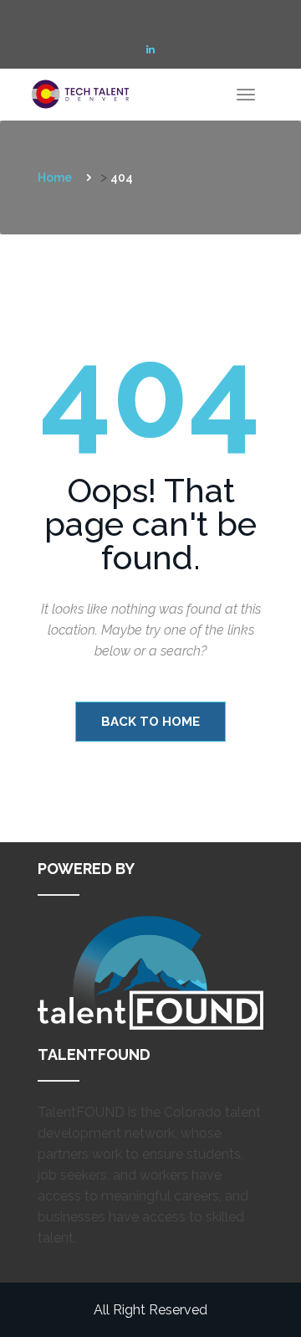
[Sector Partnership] (83, 90)
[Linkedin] (150, 49)
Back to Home (150, 721)
